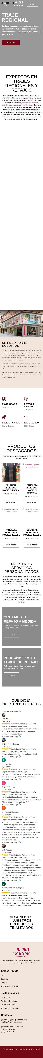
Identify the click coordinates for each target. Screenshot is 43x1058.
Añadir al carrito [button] (11, 502)
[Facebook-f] (2, 1040)
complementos (28, 105)
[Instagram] (6, 1040)
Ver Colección (21, 157)
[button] (5, 4)
